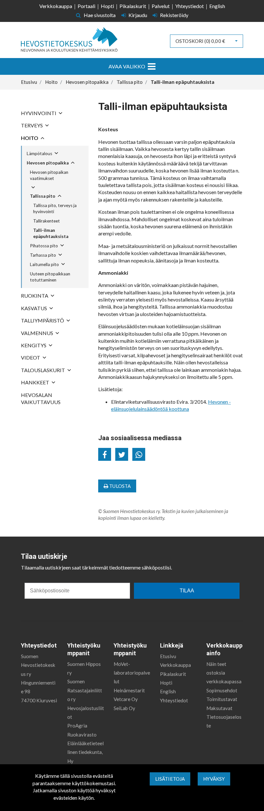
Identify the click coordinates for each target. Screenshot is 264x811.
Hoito (29, 138)
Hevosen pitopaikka (48, 162)
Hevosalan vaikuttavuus (41, 398)
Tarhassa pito (43, 255)
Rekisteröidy (173, 15)
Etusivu (168, 656)
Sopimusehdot (221, 690)
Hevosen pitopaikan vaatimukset (49, 175)
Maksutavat (219, 708)
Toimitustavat (221, 699)
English (217, 6)
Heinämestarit (129, 690)
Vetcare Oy (126, 699)
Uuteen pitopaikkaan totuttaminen (50, 276)
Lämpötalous (39, 153)
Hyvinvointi (38, 113)
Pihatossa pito (44, 245)
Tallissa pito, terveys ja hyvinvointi (55, 208)
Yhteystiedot (189, 6)
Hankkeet (35, 382)
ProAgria (77, 725)
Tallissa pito (42, 196)
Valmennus (37, 333)
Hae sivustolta (99, 15)
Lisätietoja (170, 779)
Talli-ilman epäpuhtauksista (50, 233)
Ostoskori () (200, 41)
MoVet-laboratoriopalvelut (132, 673)
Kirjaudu (137, 15)
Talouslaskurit (43, 370)
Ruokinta (34, 295)
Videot (30, 357)
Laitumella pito (44, 264)
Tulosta (119, 486)
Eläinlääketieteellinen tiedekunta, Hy (85, 752)
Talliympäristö (42, 320)
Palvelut (161, 6)
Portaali (86, 6)
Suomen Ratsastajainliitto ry (84, 690)
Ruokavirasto (82, 734)
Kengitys (33, 345)
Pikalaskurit (132, 6)
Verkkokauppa (55, 6)
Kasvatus (34, 308)
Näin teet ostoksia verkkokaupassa (223, 673)
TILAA (187, 590)
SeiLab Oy (124, 708)
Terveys (32, 125)
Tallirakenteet (46, 220)
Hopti (107, 6)
